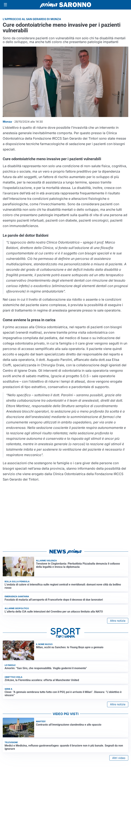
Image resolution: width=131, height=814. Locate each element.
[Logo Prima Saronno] (65, 5)
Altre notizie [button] (117, 620)
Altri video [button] (118, 758)
